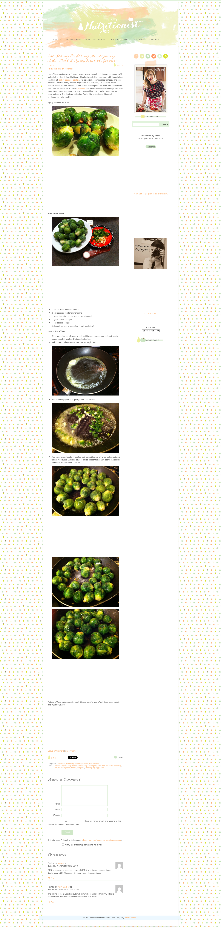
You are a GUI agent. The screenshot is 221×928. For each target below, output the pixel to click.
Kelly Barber (63, 886)
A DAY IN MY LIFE (157, 39)
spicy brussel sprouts (62, 767)
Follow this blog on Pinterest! (60, 68)
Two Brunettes (130, 917)
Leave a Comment (56, 750)
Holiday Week (94, 763)
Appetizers (61, 763)
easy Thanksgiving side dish (94, 765)
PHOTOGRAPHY (73, 39)
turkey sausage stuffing (69, 79)
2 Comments (71, 750)
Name (57, 803)
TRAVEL (126, 39)
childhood (81, 88)
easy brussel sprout (75, 765)
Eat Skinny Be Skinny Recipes (77, 763)
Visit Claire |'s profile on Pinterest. (151, 193)
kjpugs (61, 863)
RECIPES (57, 39)
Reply (51, 878)
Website (56, 815)
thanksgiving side (77, 767)
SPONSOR (139, 39)
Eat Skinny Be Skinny (113, 765)
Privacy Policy (151, 313)
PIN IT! (119, 65)
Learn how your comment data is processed (102, 839)
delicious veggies (60, 765)
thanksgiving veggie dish (94, 767)
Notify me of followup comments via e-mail (83, 844)
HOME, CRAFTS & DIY (96, 39)
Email (57, 809)
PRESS (114, 39)
